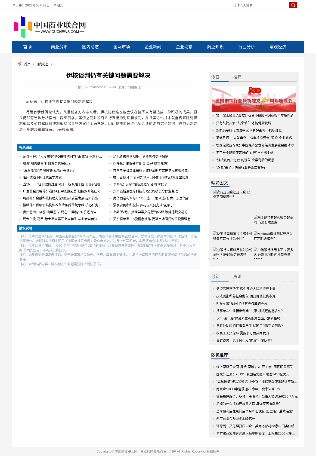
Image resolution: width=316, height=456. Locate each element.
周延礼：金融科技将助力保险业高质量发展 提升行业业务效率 (67, 198)
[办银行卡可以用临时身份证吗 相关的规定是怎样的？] (232, 251)
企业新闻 (153, 47)
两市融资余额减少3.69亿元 (235, 418)
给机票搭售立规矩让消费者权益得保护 (140, 156)
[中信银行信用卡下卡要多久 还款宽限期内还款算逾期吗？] (273, 251)
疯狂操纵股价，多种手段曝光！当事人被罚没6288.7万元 (257, 396)
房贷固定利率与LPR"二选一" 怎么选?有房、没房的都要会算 (156, 198)
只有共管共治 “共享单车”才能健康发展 (243, 123)
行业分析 (246, 47)
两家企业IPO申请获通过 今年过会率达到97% (248, 389)
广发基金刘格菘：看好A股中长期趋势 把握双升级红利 (61, 191)
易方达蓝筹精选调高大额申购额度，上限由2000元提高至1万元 (261, 433)
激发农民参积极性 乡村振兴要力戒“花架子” (144, 205)
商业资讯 (59, 47)
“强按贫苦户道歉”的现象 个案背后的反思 (245, 160)
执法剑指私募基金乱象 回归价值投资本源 (246, 296)
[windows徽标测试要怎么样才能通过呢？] (273, 235)
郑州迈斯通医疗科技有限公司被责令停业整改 (145, 191)
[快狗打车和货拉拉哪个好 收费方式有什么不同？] (232, 235)
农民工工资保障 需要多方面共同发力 (242, 333)
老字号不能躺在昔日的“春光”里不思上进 (244, 152)
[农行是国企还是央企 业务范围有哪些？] (232, 199)
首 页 (28, 47)
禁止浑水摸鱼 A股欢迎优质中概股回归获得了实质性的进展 (258, 115)
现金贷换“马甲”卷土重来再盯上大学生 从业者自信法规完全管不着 (70, 219)
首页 (27, 64)
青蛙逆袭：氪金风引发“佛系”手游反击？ (245, 340)
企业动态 (184, 47)
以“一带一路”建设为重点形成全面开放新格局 (248, 318)
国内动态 (90, 47)
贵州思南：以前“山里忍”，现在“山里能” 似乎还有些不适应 (64, 212)
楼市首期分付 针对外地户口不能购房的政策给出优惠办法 (154, 177)
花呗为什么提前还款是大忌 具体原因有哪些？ (249, 404)
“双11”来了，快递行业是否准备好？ (241, 167)
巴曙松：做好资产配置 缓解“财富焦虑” (140, 163)
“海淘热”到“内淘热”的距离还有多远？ (49, 170)
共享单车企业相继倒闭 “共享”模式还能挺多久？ (250, 311)
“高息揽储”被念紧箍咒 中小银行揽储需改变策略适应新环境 (258, 381)
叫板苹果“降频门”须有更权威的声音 (241, 303)
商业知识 (215, 47)
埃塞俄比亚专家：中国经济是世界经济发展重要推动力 (255, 145)
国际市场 (121, 47)
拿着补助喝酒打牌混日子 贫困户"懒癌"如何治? (249, 325)
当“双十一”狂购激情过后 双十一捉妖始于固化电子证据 (62, 184)
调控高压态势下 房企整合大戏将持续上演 (246, 289)
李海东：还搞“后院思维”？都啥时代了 (140, 184)
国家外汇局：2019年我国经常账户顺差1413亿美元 (252, 374)
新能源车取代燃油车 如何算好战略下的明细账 (249, 130)
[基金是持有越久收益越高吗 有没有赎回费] (273, 218)
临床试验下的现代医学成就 (42, 177)
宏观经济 (278, 47)
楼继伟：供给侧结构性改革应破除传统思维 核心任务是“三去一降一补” (73, 205)
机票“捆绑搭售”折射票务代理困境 (47, 163)
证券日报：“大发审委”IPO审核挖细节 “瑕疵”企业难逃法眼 (64, 156)
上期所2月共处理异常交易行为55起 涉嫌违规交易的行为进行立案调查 (163, 212)
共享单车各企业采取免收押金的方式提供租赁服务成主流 (153, 170)
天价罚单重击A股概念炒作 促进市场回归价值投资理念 (152, 219)
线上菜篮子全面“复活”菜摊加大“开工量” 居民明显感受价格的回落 (262, 367)
